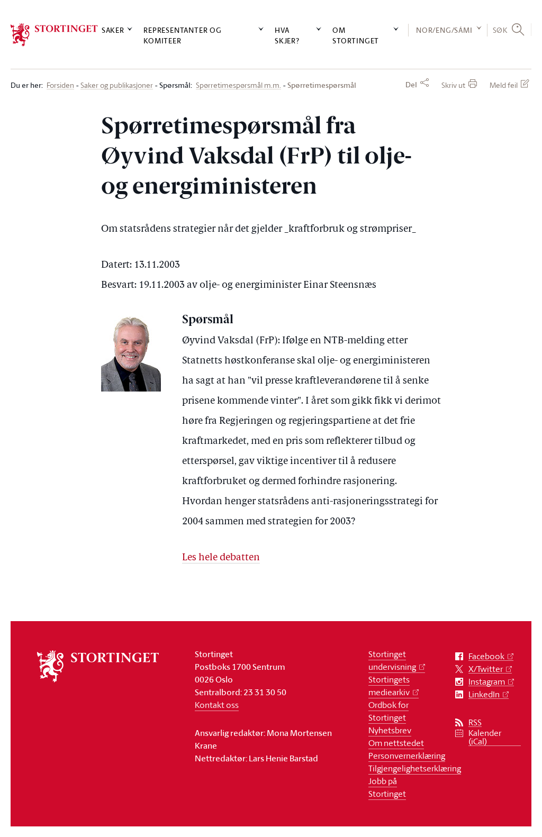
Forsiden (60, 85)
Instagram (486, 681)
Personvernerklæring (406, 755)
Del (411, 84)
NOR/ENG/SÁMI (444, 29)
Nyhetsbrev (389, 730)
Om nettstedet (396, 743)
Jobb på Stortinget (387, 787)
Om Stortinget (355, 35)
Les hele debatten (221, 558)
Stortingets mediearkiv (389, 686)
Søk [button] (500, 30)
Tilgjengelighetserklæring (414, 768)
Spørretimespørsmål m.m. (238, 85)
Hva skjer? (287, 35)
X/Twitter (485, 669)
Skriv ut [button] (453, 85)
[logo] (54, 35)
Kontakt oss (217, 705)
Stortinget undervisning (392, 660)
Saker (113, 29)
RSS (475, 722)
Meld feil (504, 85)
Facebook (486, 656)
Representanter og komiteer (182, 35)
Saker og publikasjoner (116, 85)
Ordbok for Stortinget (388, 711)
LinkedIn (484, 694)
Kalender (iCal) (484, 737)
